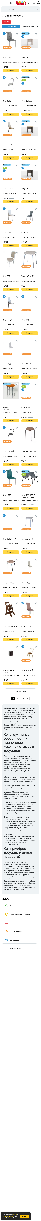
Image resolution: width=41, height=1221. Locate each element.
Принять (24, 1216)
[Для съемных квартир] (4, 33)
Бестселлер (7, 47)
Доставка (13, 923)
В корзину (10, 70)
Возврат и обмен (16, 948)
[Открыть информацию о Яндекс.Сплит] (10, 65)
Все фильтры (12, 26)
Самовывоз (14, 940)
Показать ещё (20, 691)
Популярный (7, 91)
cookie (15, 1214)
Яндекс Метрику (8, 1216)
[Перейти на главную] (21, 3)
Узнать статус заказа (18, 906)
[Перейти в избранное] (29, 4)
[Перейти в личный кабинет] (38, 4)
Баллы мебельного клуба (20, 914)
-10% (23, 80)
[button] (11, 3)
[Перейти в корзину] (33, 4)
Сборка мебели (16, 931)
